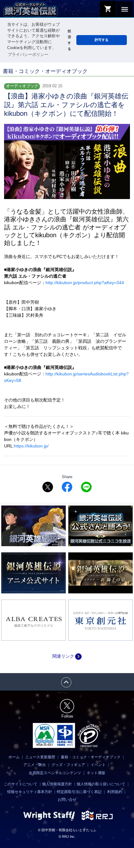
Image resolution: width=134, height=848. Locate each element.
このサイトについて (20, 784)
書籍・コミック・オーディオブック (91, 757)
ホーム (14, 757)
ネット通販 (96, 773)
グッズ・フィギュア (68, 765)
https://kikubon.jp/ (31, 445)
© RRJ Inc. (67, 836)
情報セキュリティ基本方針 (29, 792)
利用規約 (114, 792)
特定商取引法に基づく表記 (79, 792)
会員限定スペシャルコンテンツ (55, 773)
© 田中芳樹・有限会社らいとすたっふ (67, 830)
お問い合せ (67, 799)
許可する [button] (101, 40)
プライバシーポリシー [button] (28, 54)
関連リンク (67, 656)
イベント (98, 765)
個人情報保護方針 (57, 784)
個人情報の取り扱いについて (101, 784)
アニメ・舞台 (34, 765)
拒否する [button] (69, 40)
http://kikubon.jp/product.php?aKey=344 (84, 282)
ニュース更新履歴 (40, 757)
